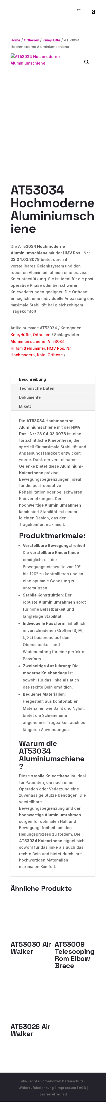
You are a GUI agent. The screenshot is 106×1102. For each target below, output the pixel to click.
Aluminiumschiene (28, 341)
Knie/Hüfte (51, 40)
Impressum (66, 1088)
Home (15, 40)
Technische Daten (36, 388)
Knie (41, 354)
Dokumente (30, 397)
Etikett (25, 406)
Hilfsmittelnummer (28, 348)
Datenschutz (72, 1081)
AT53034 (56, 341)
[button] (87, 62)
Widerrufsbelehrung (36, 1088)
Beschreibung (32, 379)
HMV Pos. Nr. (59, 348)
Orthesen (31, 40)
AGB (82, 1088)
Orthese (55, 354)
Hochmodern (23, 354)
